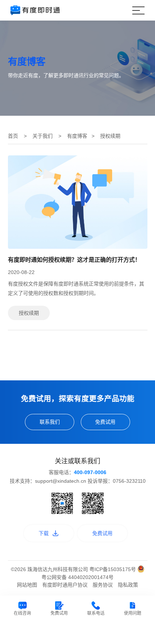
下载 (44, 533)
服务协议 (103, 585)
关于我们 (42, 136)
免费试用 (105, 422)
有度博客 (77, 136)
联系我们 (50, 422)
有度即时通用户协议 (65, 585)
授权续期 (29, 313)
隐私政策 (128, 585)
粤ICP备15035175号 (113, 569)
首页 (13, 136)
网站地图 (27, 585)
